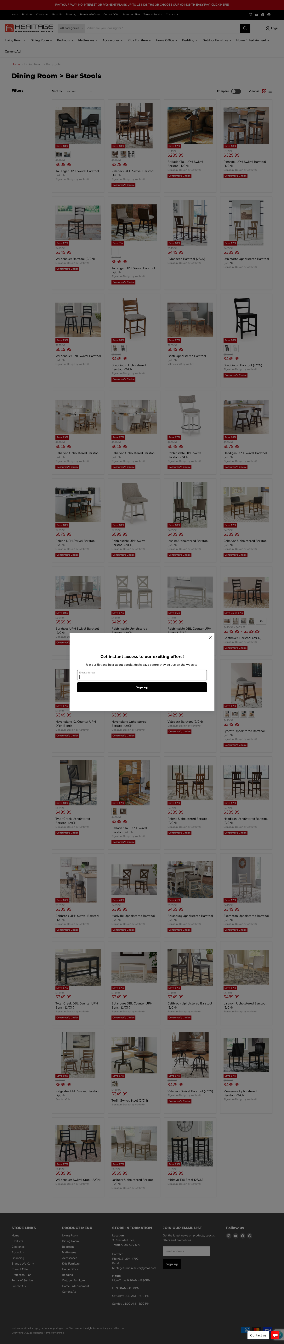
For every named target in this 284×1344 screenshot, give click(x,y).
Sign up (142, 687)
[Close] (210, 637)
